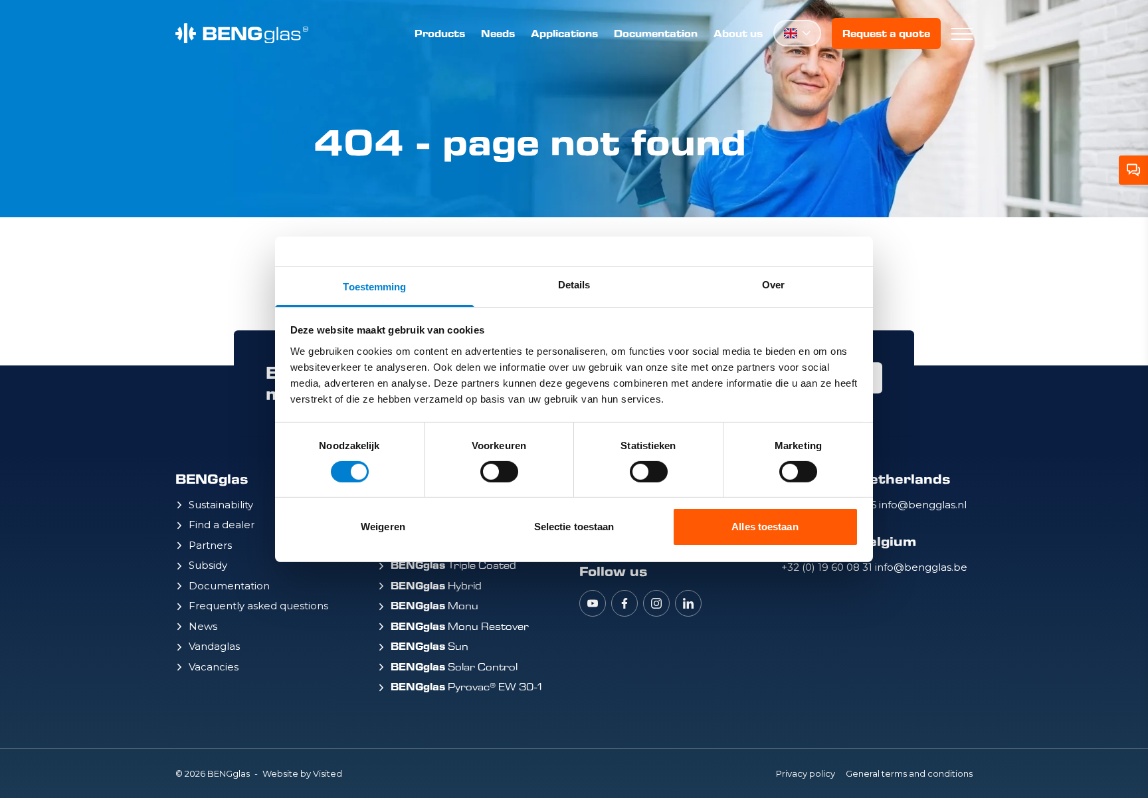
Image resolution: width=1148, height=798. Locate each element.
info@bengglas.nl (923, 504)
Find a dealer (221, 524)
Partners (210, 545)
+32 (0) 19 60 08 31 (828, 567)
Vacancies (214, 666)
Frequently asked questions (258, 605)
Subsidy (208, 565)
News (203, 626)
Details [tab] (574, 284)
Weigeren (383, 526)
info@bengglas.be (921, 567)
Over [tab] (773, 284)
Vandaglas (214, 646)
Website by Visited (302, 773)
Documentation (656, 33)
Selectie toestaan (574, 526)
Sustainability (221, 504)
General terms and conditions (909, 773)
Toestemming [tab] (374, 286)
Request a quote (886, 33)
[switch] (499, 471)
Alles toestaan (764, 526)
